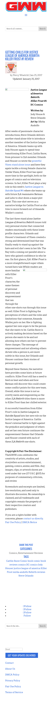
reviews (41, 572)
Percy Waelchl (21, 75)
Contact (9, 663)
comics (22, 564)
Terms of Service (14, 692)
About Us (10, 669)
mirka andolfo (20, 572)
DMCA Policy (12, 674)
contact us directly (33, 518)
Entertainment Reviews (30, 553)
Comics (13, 553)
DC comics (32, 564)
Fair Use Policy (13, 522)
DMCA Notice (29, 522)
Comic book (26, 561)
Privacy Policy (12, 680)
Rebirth (33, 572)
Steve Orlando (26, 575)
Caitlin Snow (13, 561)
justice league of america (27, 568)
